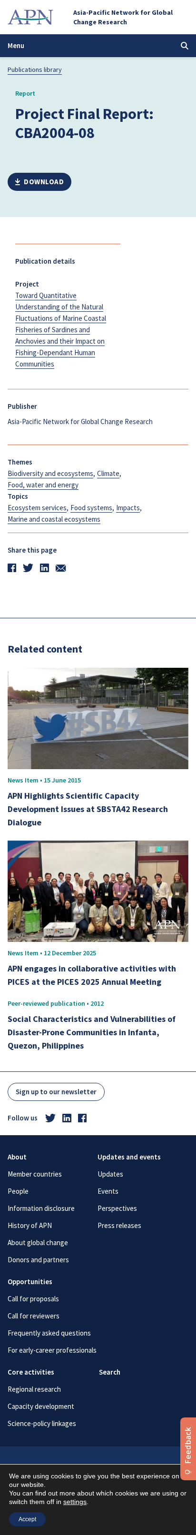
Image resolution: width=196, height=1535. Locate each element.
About (17, 1156)
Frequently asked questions (49, 1332)
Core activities (31, 1372)
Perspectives (117, 1208)
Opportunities (30, 1281)
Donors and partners (38, 1259)
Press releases (119, 1225)
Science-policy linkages (42, 1423)
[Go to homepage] (30, 17)
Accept (27, 1519)
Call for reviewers (33, 1315)
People (18, 1191)
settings (75, 1501)
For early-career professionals (52, 1350)
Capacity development (41, 1406)
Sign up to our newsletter (56, 1091)
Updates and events (129, 1156)
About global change (38, 1242)
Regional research (34, 1389)
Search (109, 1372)
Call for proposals (33, 1298)
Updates (110, 1173)
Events (108, 1191)
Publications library (35, 69)
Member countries (35, 1173)
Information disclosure (41, 1208)
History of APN (30, 1225)
